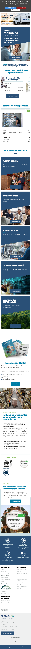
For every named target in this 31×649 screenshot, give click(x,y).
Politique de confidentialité (20, 647)
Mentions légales (8, 647)
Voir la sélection (13, 96)
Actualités (3, 571)
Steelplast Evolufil (6, 593)
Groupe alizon (5, 583)
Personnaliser (15, 9)
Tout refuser (22, 7)
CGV (2, 581)
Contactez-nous (15, 57)
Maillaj (2, 569)
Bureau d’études (5, 605)
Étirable (7, 90)
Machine (20, 87)
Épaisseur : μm (8, 83)
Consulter (15, 384)
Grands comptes (5, 602)
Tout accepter (11, 7)
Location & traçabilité (6, 607)
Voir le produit (13, 127)
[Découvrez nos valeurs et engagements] (8, 464)
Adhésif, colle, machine (23, 577)
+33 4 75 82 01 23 (8, 629)
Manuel (7, 87)
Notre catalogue (5, 579)
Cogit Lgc (3, 591)
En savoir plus (15, 187)
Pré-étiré (20, 90)
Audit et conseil (5, 600)
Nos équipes (4, 577)
